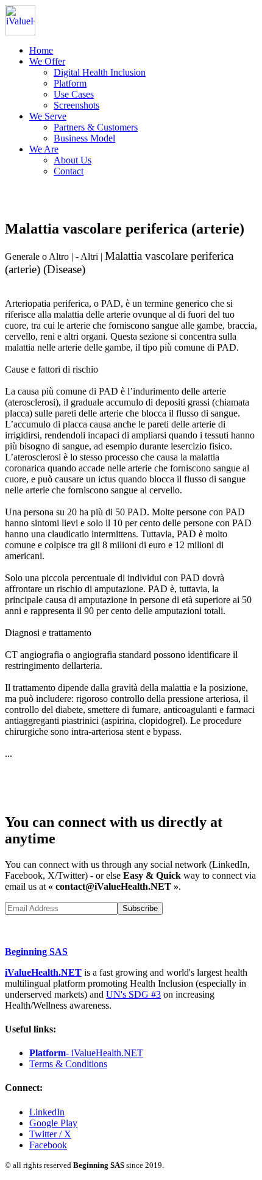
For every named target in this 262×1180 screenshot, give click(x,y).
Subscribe (140, 908)
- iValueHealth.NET (86, 1053)
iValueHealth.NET (43, 972)
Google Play (53, 1123)
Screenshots (76, 105)
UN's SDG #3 (133, 994)
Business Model (84, 138)
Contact (68, 171)
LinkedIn (47, 1112)
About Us (72, 160)
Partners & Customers (96, 127)
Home (41, 50)
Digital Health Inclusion (100, 72)
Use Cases (74, 94)
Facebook (48, 1145)
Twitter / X (50, 1134)
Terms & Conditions (68, 1064)
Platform (70, 83)
